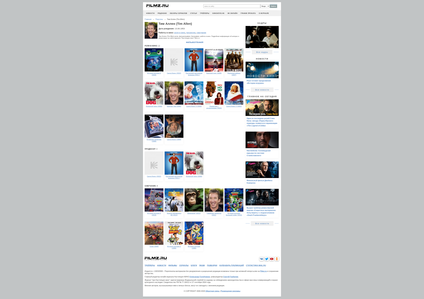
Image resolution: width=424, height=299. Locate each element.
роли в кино (179, 33)
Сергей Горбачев (230, 277)
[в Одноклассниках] (277, 259)
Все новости (262, 90)
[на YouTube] (272, 259)
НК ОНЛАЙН (233, 13)
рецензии (162, 13)
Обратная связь (212, 291)
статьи (193, 13)
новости (150, 13)
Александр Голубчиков (199, 277)
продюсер (191, 33)
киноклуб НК (218, 13)
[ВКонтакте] (262, 259)
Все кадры (262, 52)
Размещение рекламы (230, 291)
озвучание (201, 33)
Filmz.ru (263, 271)
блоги (194, 265)
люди (202, 265)
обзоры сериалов (178, 13)
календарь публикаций (231, 265)
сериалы (184, 265)
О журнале (264, 13)
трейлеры (204, 13)
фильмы (172, 265)
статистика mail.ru (256, 265)
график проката (248, 13)
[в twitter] (267, 259)
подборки (212, 265)
